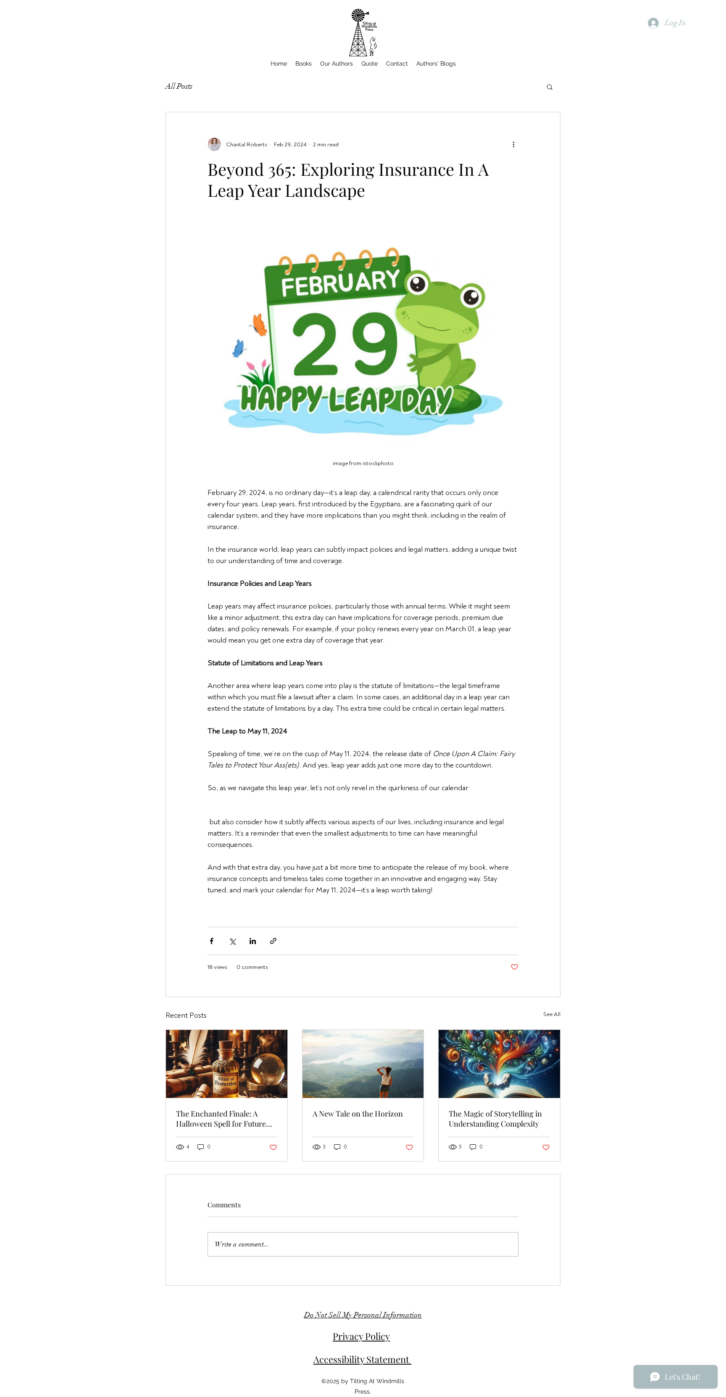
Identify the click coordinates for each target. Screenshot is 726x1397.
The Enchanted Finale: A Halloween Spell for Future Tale (221, 1119)
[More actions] (513, 144)
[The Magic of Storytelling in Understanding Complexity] (499, 1064)
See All (551, 1014)
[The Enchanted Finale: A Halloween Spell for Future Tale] (226, 1064)
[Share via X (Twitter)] (232, 941)
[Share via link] (273, 941)
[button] (550, 86)
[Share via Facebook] (212, 941)
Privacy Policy (361, 1336)
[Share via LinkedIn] (253, 941)
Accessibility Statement (362, 1359)
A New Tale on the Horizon (358, 1114)
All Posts (179, 86)
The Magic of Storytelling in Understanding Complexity (495, 1119)
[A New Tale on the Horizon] (363, 1064)
